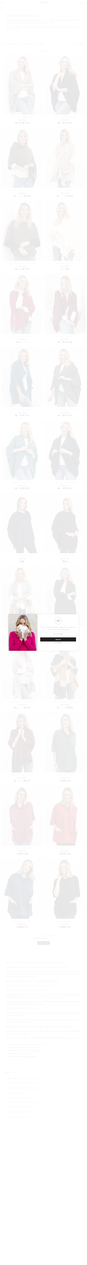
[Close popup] (77, 616)
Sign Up (58, 639)
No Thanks (58, 642)
